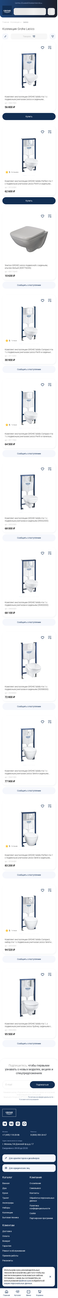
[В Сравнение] (49, 47)
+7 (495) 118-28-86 (10, 1135)
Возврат (6, 1241)
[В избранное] (42, 47)
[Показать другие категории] (21, 22)
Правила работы (10, 1255)
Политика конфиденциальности (40, 1097)
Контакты (34, 1193)
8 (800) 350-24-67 (38, 1135)
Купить (29, 116)
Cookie (33, 1213)
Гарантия (6, 1246)
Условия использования (29, 1099)
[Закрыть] (50, 1276)
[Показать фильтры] (53, 36)
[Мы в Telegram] (4, 1123)
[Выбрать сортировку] (5, 36)
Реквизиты (7, 1260)
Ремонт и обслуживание (13, 1251)
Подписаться (42, 1084)
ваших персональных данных (18, 1283)
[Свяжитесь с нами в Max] (17, 1123)
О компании (35, 1183)
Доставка (7, 1231)
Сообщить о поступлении (29, 285)
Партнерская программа (41, 1218)
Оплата (5, 1236)
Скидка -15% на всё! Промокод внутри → (28, 3)
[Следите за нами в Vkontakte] (11, 1123)
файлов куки (25, 1280)
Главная (6, 1295)
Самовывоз (35, 1188)
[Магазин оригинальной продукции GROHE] (7, 10)
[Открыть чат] (24, 1123)
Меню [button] (28, 1295)
